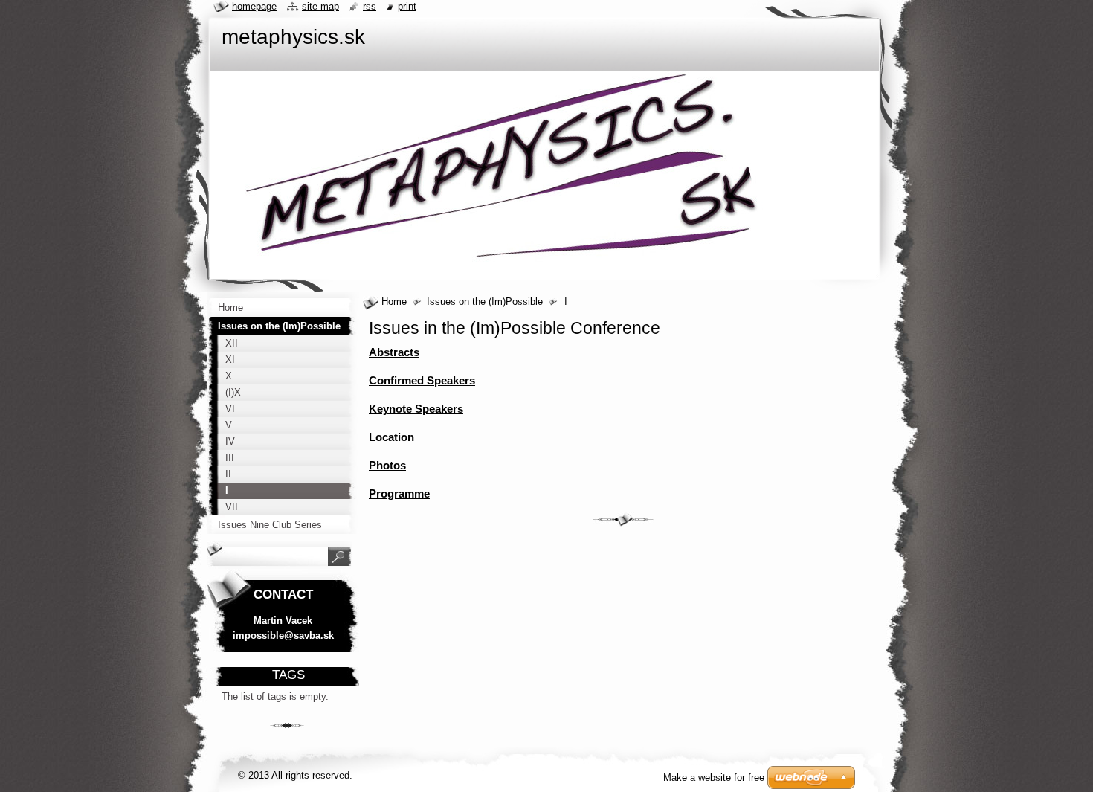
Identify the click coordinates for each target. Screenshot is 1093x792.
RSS (369, 6)
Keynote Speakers (416, 408)
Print (407, 6)
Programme (399, 493)
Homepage (254, 6)
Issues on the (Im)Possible (485, 301)
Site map (320, 6)
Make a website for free (713, 777)
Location (391, 437)
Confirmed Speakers (422, 380)
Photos (387, 465)
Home (394, 301)
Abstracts (394, 352)
